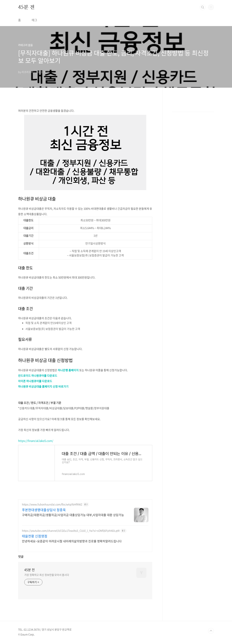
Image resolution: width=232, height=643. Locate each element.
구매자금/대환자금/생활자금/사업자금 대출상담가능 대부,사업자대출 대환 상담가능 (73, 515)
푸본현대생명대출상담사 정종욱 (44, 510)
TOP (211, 631)
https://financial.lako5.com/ (35, 441)
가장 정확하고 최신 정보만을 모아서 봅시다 (46, 575)
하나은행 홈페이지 (68, 370)
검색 (202, 7)
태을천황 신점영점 (34, 536)
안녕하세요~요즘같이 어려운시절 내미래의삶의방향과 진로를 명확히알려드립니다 (72, 541)
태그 (34, 20)
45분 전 (26, 7)
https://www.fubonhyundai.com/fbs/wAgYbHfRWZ (52, 504)
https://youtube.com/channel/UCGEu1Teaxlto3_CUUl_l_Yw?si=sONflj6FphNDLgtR (71, 530)
